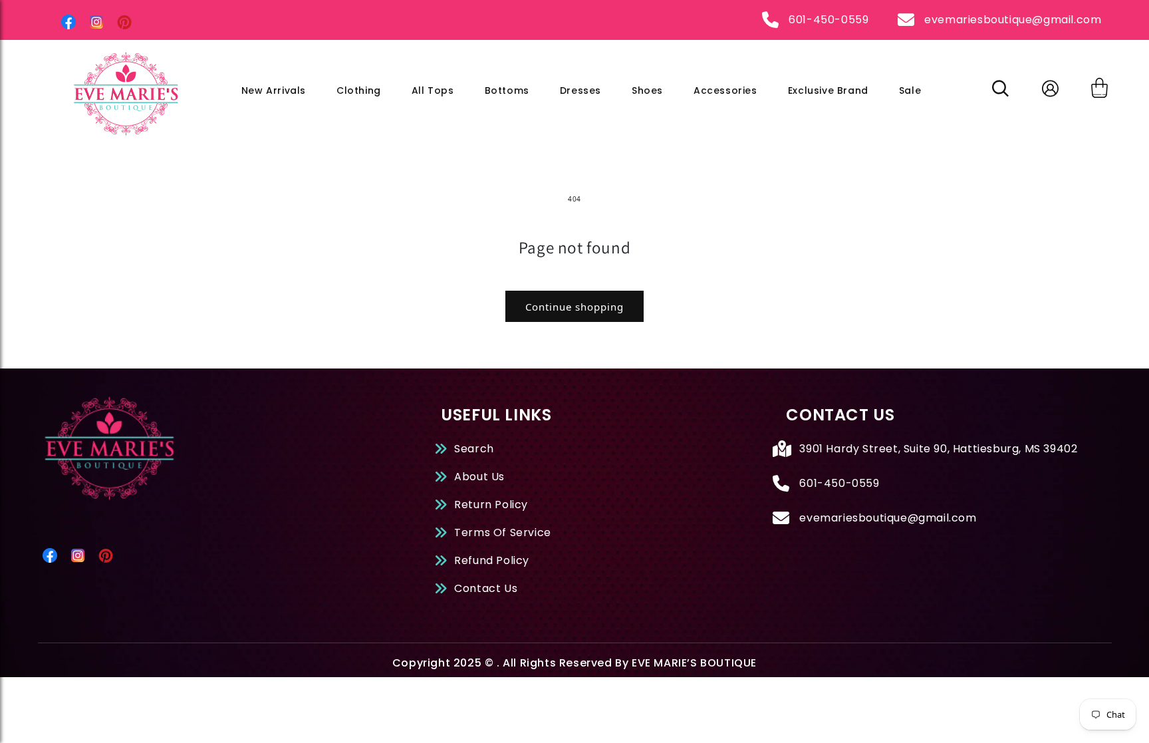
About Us (479, 476)
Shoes (647, 90)
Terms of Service (502, 532)
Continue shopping (574, 306)
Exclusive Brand (828, 90)
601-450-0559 (828, 19)
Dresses (580, 90)
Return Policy (491, 504)
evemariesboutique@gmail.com (1012, 19)
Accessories (725, 90)
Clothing (358, 90)
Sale (910, 90)
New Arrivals (273, 90)
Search (474, 448)
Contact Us (485, 588)
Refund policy (491, 560)
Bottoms (507, 90)
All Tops (433, 90)
